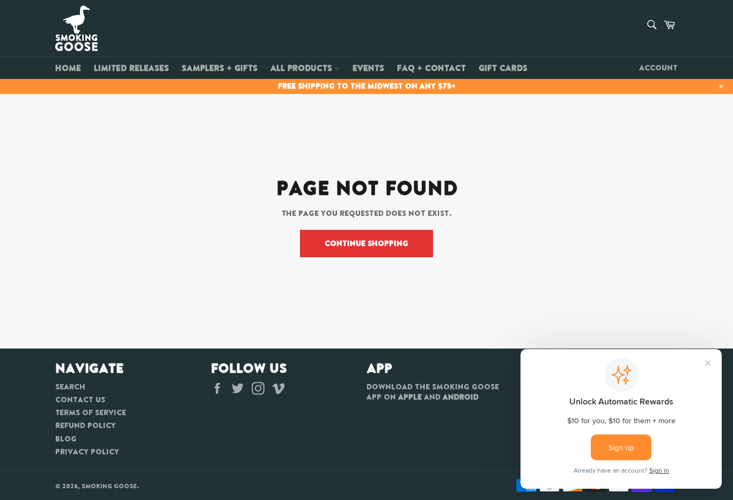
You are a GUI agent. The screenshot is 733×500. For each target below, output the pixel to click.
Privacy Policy (87, 451)
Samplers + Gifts (220, 68)
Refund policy (85, 425)
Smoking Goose (109, 486)
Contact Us (80, 399)
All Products (302, 68)
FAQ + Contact (431, 68)
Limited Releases (131, 68)
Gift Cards (503, 68)
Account (658, 67)
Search (70, 386)
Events (368, 68)
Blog (66, 438)
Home (68, 68)
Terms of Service (90, 412)
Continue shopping (366, 243)
